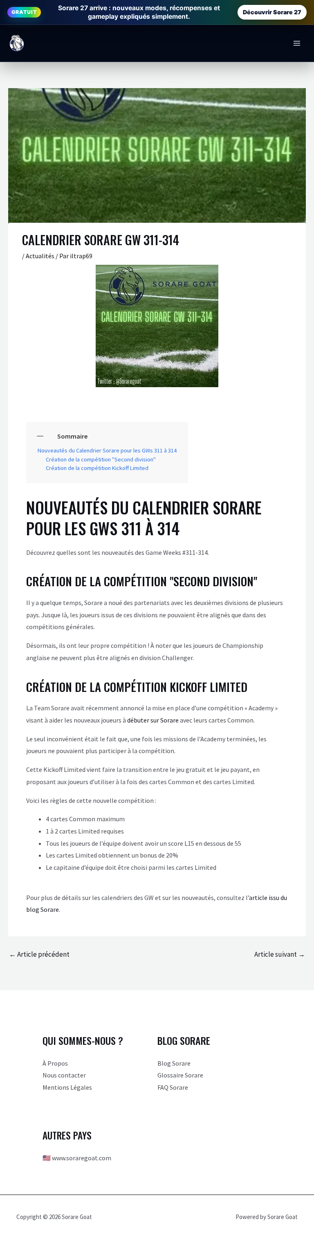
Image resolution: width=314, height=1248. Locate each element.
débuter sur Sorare (153, 720)
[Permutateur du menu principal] (297, 43)
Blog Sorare (174, 1063)
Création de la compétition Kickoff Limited (97, 468)
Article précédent (39, 954)
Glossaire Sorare (180, 1075)
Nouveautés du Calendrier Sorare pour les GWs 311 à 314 (107, 450)
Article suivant (279, 954)
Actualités (40, 256)
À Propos (55, 1063)
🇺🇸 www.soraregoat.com (77, 1158)
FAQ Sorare (172, 1087)
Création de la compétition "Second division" (101, 459)
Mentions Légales (67, 1087)
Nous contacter (64, 1075)
